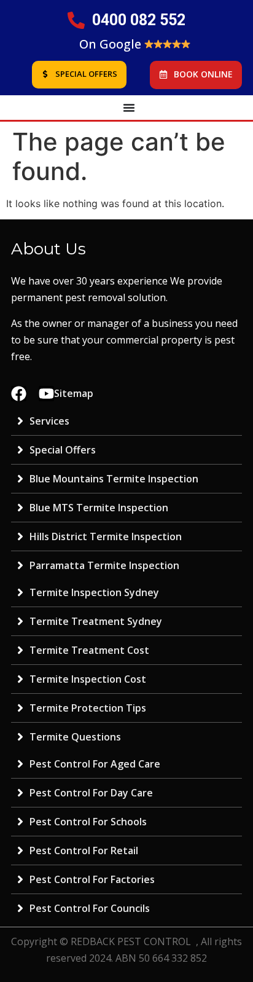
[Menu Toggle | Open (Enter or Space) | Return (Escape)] (129, 107)
